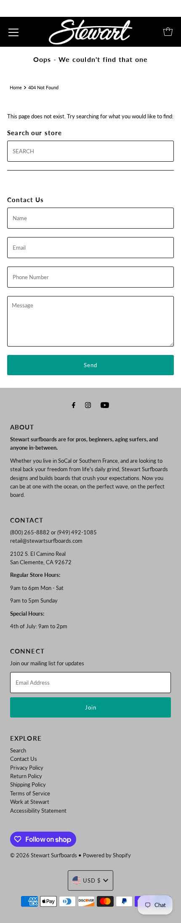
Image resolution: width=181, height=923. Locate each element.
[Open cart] (168, 31)
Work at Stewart (29, 801)
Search (18, 750)
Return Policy (26, 776)
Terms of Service (30, 793)
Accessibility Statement (38, 810)
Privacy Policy (26, 767)
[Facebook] (73, 404)
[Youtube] (105, 404)
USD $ (92, 880)
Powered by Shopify (107, 855)
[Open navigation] (13, 31)
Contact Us (23, 758)
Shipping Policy (28, 784)
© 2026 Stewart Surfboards (43, 855)
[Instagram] (88, 404)
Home (16, 87)
